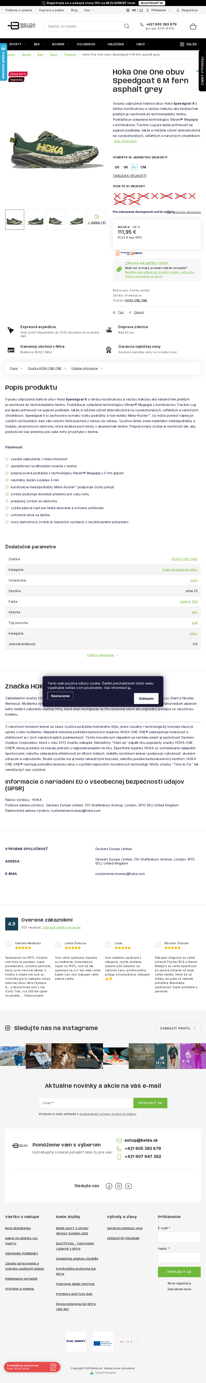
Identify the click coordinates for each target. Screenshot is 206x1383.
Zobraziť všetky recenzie (61, 927)
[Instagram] (118, 1186)
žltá (195, 602)
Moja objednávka (18, 1228)
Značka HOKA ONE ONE (45, 368)
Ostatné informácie (84, 368)
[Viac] (188, 44)
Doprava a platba (51, 10)
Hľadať (126, 26)
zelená (185, 602)
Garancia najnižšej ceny (125, 1228)
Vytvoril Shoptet (105, 1372)
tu (129, 688)
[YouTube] (128, 1186)
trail (195, 623)
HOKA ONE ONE (136, 300)
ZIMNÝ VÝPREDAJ (202, 70)
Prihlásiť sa (150, 1103)
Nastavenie (60, 696)
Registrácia (190, 10)
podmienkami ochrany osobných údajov (108, 1114)
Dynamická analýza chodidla (77, 1259)
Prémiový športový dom (74, 1294)
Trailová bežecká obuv (180, 570)
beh (195, 612)
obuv (194, 633)
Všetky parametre (100, 655)
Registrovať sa (152, 3)
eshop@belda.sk (141, 1140)
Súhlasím (146, 699)
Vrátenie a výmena (18, 10)
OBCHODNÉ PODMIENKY (21, 1253)
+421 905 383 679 (161, 24)
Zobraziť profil (175, 1028)
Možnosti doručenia (187, 212)
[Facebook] (109, 1186)
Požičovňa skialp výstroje (75, 1284)
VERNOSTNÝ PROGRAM (123, 1238)
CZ (141, 10)
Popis (14, 368)
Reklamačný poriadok (21, 1279)
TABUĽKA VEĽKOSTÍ (130, 176)
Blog (74, 10)
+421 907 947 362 (143, 1156)
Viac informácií (125, 141)
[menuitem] (17, 44)
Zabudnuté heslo (179, 1289)
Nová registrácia (179, 1283)
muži (194, 580)
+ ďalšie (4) (97, 222)
